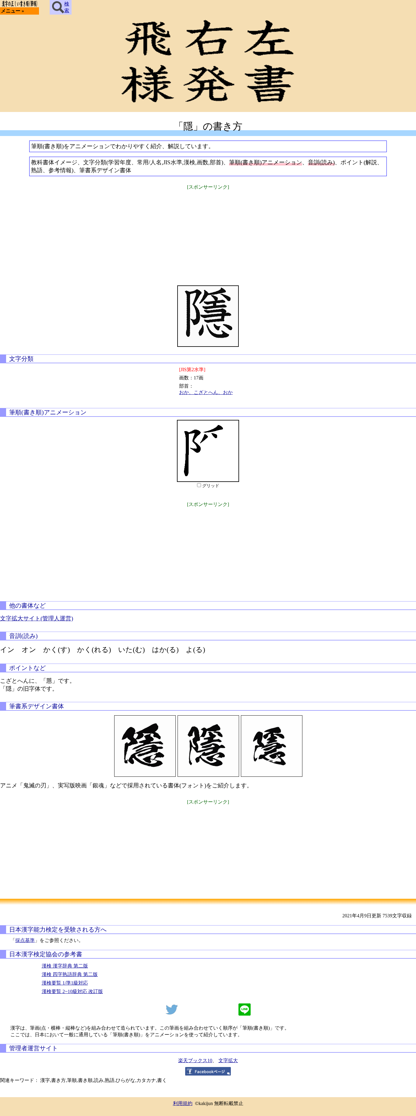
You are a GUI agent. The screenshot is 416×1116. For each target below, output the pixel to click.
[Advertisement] (208, 233)
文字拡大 (228, 1060)
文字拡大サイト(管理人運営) (36, 618)
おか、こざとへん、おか (206, 392)
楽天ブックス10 (195, 1060)
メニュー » (12, 10)
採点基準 (25, 940)
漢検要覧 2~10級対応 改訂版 (72, 991)
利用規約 (182, 1103)
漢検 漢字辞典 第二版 (65, 965)
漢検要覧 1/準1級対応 (65, 982)
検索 (66, 7)
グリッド (210, 485)
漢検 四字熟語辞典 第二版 (70, 974)
